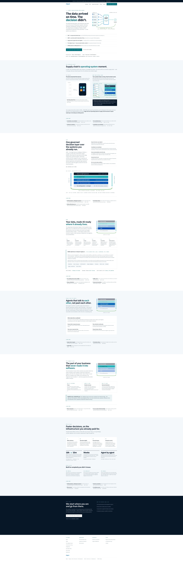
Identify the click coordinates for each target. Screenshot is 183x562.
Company (86, 4)
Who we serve (81, 543)
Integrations (68, 546)
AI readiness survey (109, 541)
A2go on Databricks (95, 541)
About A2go (68, 550)
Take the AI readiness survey (72, 518)
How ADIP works (68, 548)
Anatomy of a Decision (82, 541)
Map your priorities (112, 4)
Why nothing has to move (71, 166)
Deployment (68, 552)
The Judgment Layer (69, 543)
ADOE (67, 541)
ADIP (90, 4)
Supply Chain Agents (95, 4)
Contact (104, 4)
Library (101, 4)
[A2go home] (68, 4)
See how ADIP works (87, 49)
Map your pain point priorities (74, 49)
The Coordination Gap (82, 539)
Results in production (95, 539)
